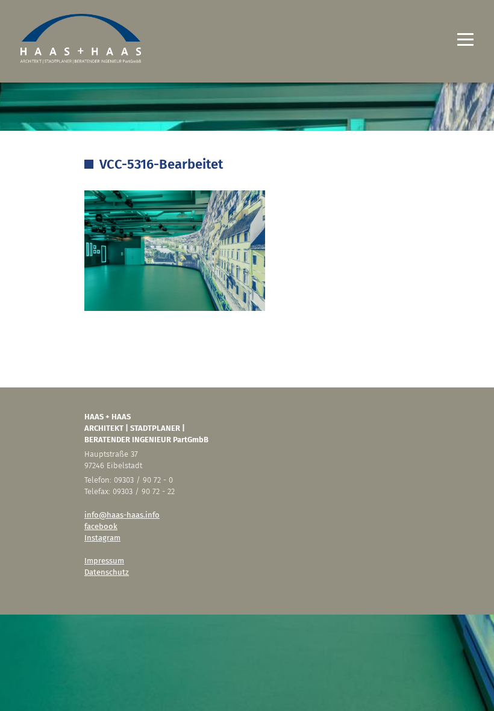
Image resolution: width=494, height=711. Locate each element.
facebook (100, 526)
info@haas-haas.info (122, 514)
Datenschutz (106, 572)
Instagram (102, 537)
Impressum (104, 560)
